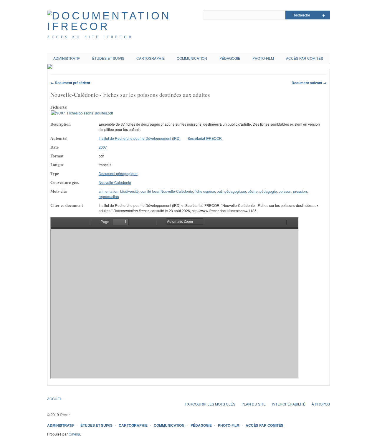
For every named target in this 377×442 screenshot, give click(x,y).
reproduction (109, 196)
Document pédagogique (118, 173)
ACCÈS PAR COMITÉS (304, 58)
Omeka (74, 433)
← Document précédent (70, 82)
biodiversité (129, 191)
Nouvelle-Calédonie (115, 182)
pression (300, 191)
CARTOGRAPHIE (150, 58)
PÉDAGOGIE (229, 58)
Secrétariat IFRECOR (205, 138)
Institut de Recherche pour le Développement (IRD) (140, 138)
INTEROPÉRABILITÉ (288, 403)
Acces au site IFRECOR (90, 37)
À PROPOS (321, 403)
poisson (285, 191)
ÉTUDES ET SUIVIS (108, 58)
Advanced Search (323, 15)
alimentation (108, 191)
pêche (253, 191)
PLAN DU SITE (254, 403)
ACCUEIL (55, 398)
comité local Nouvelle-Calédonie (166, 191)
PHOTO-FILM (263, 58)
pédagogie (268, 191)
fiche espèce (205, 191)
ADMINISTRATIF (66, 58)
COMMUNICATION (192, 58)
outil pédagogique (231, 191)
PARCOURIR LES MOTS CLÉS (210, 403)
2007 (103, 146)
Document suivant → (309, 82)
